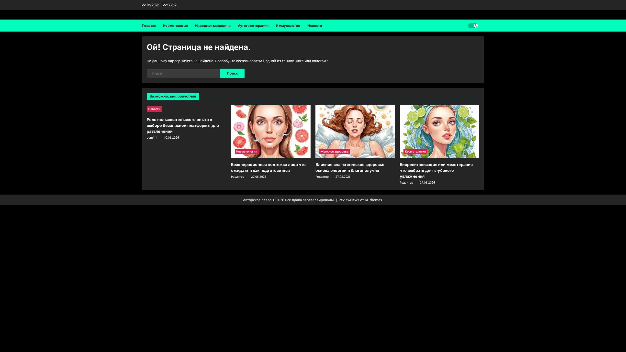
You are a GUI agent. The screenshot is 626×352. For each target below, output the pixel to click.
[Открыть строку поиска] (482, 25)
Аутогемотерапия (253, 25)
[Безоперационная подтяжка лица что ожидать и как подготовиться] (271, 131)
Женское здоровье (334, 151)
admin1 (152, 137)
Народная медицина (213, 25)
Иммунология (288, 25)
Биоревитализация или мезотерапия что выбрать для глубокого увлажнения (436, 170)
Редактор (237, 177)
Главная (149, 25)
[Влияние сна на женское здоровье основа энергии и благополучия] (355, 131)
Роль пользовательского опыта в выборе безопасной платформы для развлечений (183, 125)
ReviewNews (349, 200)
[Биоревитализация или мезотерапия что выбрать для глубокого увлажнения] (439, 131)
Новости (314, 25)
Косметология (175, 25)
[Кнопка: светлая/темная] (473, 25)
